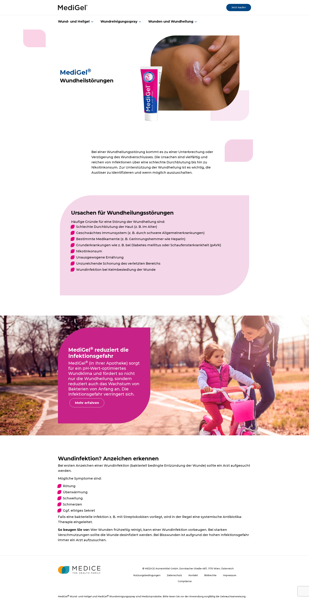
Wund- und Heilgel (74, 21)
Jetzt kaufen (238, 7)
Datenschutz (174, 575)
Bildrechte (210, 575)
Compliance (185, 581)
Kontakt (193, 575)
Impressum (229, 575)
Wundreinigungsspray (118, 21)
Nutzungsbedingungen (146, 575)
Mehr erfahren (87, 403)
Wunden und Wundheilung (170, 21)
